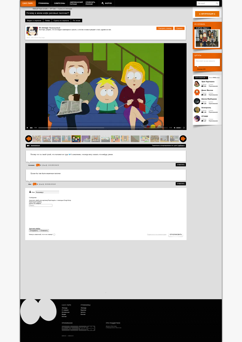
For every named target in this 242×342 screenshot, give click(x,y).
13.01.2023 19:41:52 (53, 165)
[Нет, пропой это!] (164, 139)
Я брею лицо (203, 28)
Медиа (64, 314)
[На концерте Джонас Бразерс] (36, 139)
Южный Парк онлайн (40, 9)
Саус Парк (28, 3)
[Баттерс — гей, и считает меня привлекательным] (86, 139)
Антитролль (206, 108)
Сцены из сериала (61, 21)
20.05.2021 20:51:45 (50, 184)
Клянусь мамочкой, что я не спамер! (41, 234)
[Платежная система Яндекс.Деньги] (66, 328)
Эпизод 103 (201, 69)
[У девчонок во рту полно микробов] (56, 139)
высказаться (35, 145)
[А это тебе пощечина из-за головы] (174, 139)
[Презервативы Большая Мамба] (46, 139)
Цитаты (197, 55)
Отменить (44, 231)
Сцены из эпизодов (65, 9)
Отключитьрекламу (90, 3)
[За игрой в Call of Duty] (105, 139)
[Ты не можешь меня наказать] (115, 139)
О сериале (65, 310)
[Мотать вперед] (183, 141)
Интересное (65, 312)
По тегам (76, 21)
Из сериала (199, 24)
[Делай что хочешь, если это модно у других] (145, 139)
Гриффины (43, 3)
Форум (108, 3)
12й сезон (34, 38)
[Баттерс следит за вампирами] (135, 139)
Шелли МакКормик (209, 99)
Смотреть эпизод (164, 28)
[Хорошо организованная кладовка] (125, 139)
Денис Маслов (207, 90)
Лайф (47, 21)
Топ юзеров (201, 78)
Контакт (64, 316)
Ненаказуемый (54, 28)
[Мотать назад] (28, 141)
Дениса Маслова (111, 326)
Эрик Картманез (207, 82)
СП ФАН (204, 116)
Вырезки (83, 310)
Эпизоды (64, 308)
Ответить (181, 164)
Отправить (34, 231)
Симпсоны (59, 3)
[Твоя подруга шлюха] (66, 139)
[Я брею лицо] (207, 46)
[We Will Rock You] (154, 139)
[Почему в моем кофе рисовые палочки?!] (76, 139)
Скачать (179, 28)
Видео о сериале (34, 21)
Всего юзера (214, 77)
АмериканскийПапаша (76, 3)
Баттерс (42, 38)
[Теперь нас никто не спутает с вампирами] (95, 139)
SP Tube (53, 9)
